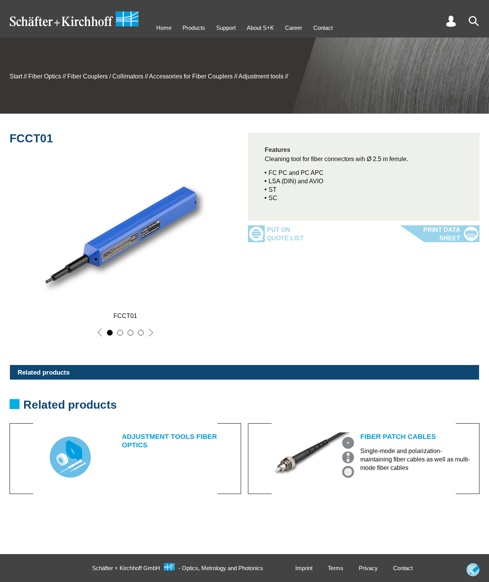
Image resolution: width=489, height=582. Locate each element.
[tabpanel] (244, 446)
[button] (100, 332)
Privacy (368, 568)
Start (16, 76)
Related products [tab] (44, 372)
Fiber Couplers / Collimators (105, 76)
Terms (335, 568)
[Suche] (473, 21)
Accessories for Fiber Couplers (191, 76)
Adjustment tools (260, 76)
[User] (451, 21)
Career (293, 27)
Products (194, 27)
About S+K (260, 27)
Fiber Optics (44, 76)
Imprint (304, 568)
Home (164, 27)
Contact (323, 27)
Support (226, 27)
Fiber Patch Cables (398, 436)
